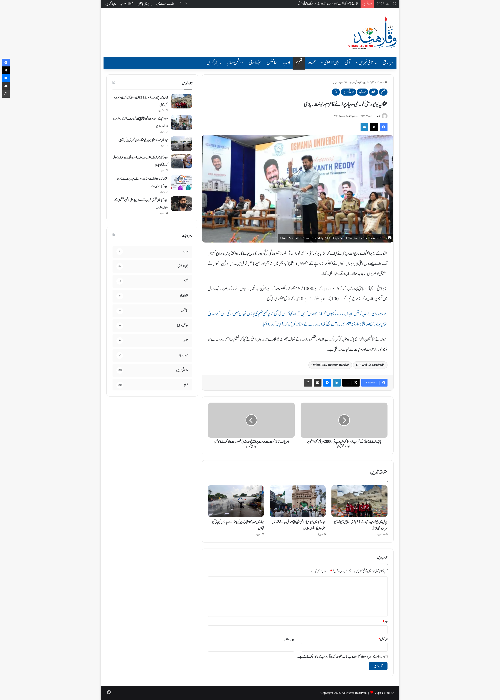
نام (385, 622)
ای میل (383, 639)
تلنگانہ (373, 92)
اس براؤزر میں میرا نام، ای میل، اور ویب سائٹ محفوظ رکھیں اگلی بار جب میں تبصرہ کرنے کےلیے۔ (341, 657)
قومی (348, 63)
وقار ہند (379, 116)
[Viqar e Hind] (372, 32)
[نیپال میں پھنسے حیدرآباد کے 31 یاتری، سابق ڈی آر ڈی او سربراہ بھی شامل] (359, 501)
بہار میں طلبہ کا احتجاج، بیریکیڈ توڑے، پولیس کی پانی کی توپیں (143, 140)
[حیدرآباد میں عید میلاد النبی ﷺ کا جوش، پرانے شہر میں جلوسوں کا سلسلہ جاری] (298, 501)
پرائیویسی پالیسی (145, 4)
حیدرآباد (362, 92)
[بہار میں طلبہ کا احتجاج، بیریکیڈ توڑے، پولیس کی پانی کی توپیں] (236, 501)
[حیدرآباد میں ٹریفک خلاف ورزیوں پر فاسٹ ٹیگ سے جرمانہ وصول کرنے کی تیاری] (181, 161)
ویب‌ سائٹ (289, 639)
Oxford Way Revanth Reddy (329, 365)
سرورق (388, 63)
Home (381, 83)
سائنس (272, 63)
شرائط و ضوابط (127, 4)
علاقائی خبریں (368, 63)
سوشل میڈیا (235, 63)
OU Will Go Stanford (369, 365)
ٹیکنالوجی (255, 63)
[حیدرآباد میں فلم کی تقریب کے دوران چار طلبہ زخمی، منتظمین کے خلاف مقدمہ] (181, 203)
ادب (286, 63)
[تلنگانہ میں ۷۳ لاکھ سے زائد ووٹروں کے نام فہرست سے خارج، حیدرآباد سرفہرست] (181, 182)
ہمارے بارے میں (165, 4)
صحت (312, 63)
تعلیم (298, 63)
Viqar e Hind (382, 693)
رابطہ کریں (110, 4)
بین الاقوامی (331, 63)
